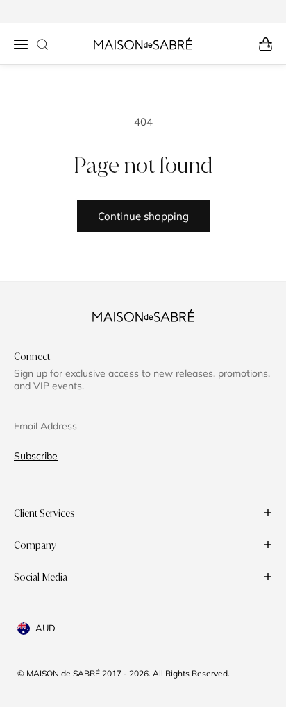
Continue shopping (143, 216)
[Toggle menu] (21, 44)
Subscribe (36, 455)
